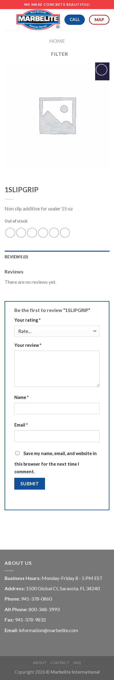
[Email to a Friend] (43, 233)
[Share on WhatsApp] (10, 233)
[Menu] (8, 19)
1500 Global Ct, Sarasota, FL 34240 (63, 588)
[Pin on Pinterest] (54, 233)
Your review (27, 345)
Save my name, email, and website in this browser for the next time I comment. (55, 462)
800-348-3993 (44, 609)
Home (57, 41)
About (40, 662)
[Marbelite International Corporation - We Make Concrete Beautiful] (38, 19)
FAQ (77, 662)
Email (21, 424)
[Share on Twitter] (32, 233)
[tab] (57, 257)
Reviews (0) (16, 256)
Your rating (27, 320)
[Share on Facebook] (21, 233)
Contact (59, 662)
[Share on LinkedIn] (65, 233)
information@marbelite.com (48, 630)
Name (21, 397)
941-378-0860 (36, 598)
